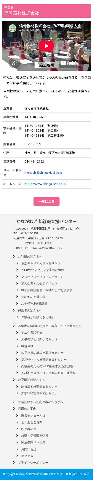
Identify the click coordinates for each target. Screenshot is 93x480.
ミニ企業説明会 (31, 332)
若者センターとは (33, 415)
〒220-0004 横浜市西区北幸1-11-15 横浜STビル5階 (46, 228)
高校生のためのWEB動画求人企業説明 (47, 366)
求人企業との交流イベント (39, 283)
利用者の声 (28, 429)
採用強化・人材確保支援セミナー (44, 359)
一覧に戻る (46, 201)
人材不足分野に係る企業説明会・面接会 (48, 373)
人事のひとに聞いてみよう (39, 339)
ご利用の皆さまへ (30, 256)
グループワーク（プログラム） (42, 276)
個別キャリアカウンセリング (41, 263)
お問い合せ (28, 449)
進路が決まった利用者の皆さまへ (40, 402)
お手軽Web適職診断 (34, 303)
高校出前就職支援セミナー (39, 386)
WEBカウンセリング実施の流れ (42, 270)
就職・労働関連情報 (34, 435)
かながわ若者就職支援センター (46, 221)
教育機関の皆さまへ (31, 379)
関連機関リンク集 (33, 442)
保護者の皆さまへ (30, 310)
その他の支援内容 (33, 297)
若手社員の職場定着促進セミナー (44, 353)
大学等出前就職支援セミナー (41, 393)
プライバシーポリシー (33, 462)
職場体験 (27, 346)
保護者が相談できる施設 (38, 317)
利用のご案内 (27, 408)
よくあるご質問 (31, 422)
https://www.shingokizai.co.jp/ (45, 184)
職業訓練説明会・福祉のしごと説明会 (47, 290)
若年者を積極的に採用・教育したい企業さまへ (50, 326)
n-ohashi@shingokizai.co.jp (43, 172)
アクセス (27, 456)
